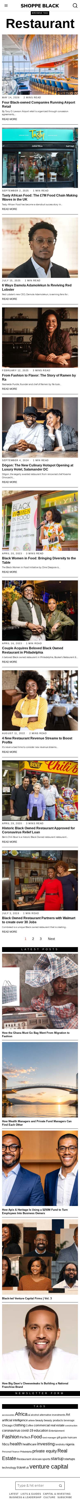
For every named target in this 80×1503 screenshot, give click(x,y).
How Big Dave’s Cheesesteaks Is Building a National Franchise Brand (35, 1385)
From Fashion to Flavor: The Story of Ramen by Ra (39, 377)
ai (29, 1414)
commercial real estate (49, 1425)
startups (69, 1459)
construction (71, 1425)
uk (27, 1467)
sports (46, 1459)
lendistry (60, 1444)
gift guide (62, 1437)
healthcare (30, 1444)
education (41, 1430)
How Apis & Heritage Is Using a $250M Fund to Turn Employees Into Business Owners (35, 1211)
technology (9, 1467)
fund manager (49, 1437)
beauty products (53, 1420)
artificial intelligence (15, 1420)
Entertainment (56, 1431)
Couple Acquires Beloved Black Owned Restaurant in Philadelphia (32, 650)
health (16, 1443)
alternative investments (52, 1415)
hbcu (5, 1444)
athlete (31, 1420)
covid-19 (27, 1430)
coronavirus (11, 1430)
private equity (44, 1451)
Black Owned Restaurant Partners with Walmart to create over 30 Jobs (38, 920)
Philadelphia (26, 1451)
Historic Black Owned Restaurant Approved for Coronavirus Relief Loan (38, 830)
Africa (21, 1414)
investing (46, 1443)
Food (36, 1436)
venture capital (49, 1466)
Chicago (7, 1425)
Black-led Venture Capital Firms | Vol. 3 (27, 1298)
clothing (19, 1425)
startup (57, 1458)
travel (21, 1467)
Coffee (29, 1425)
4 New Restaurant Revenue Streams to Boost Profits (37, 740)
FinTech (25, 1437)
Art (68, 1414)
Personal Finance (10, 1451)
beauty (39, 1420)
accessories (8, 1415)
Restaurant (24, 1459)
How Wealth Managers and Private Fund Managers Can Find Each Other (37, 1123)
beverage (69, 1420)
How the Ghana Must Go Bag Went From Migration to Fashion (36, 1034)
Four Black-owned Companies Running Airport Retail (38, 104)
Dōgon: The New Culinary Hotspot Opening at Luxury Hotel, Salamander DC (37, 467)
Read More (9, 119)
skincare (37, 1459)
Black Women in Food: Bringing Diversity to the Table (39, 560)
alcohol (35, 1415)
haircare (72, 1437)
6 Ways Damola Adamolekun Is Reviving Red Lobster (37, 287)
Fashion (10, 1436)
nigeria (69, 1444)
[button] (60, 1486)
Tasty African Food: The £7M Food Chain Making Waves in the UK (40, 197)
